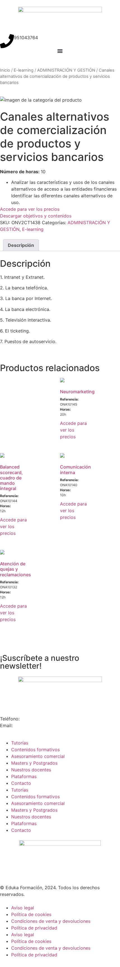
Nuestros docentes (31, 769)
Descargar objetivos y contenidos (35, 216)
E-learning (23, 70)
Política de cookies (31, 914)
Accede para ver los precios (29, 209)
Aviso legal (22, 907)
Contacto (21, 783)
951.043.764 (35, 719)
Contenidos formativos (35, 749)
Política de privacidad (34, 928)
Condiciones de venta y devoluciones (50, 921)
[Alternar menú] (60, 51)
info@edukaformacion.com (43, 725)
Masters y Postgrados (34, 763)
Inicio (5, 70)
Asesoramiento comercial (38, 756)
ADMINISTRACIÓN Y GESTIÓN (66, 70)
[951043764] (7, 41)
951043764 (26, 37)
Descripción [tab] (21, 245)
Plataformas (24, 776)
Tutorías (19, 743)
